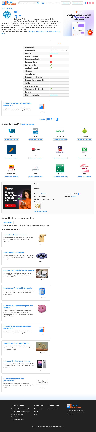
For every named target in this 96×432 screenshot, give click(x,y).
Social (76, 406)
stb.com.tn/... (54, 95)
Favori (16, 16)
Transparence (38, 409)
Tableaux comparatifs (17, 414)
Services (9, 8)
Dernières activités (53, 409)
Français (87, 3)
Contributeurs (38, 202)
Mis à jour (37, 199)
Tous (3, 8)
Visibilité (37, 196)
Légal (36, 411)
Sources (36, 188)
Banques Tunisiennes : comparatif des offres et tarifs (17, 104)
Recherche (38, 3)
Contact (36, 414)
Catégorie (37, 193)
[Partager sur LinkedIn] (57, 119)
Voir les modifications (40, 211)
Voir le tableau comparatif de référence (15, 31)
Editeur (67, 196)
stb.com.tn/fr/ (54, 53)
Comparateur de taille (53, 3)
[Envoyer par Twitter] (54, 119)
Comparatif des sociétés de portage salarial (18, 270)
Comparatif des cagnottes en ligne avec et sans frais (18, 307)
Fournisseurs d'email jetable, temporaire (17, 288)
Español (93, 3)
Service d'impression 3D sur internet (16, 343)
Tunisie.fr (73, 196)
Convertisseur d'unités (17, 417)
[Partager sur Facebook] (51, 119)
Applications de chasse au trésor (15, 235)
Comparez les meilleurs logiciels (20, 411)
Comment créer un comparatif (20, 409)
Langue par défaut (71, 193)
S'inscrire (66, 3)
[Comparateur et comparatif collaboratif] (9, 3)
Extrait (36, 183)
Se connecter (77, 3)
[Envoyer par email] (48, 119)
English (90, 3)
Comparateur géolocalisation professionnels (13, 380)
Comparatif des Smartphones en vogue (17, 361)
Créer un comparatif (43, 3)
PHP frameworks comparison (13, 252)
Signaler (42, 119)
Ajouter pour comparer (27, 124)
